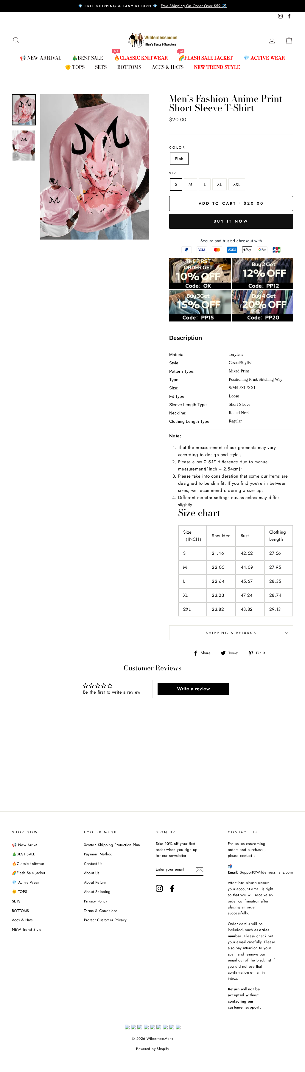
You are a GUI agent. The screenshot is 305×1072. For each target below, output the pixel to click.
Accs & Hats (167, 67)
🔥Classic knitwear (141, 57)
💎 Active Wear (264, 57)
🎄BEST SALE (87, 57)
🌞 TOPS (75, 67)
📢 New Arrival (40, 57)
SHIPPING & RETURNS (231, 632)
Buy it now (231, 221)
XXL (236, 184)
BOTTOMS (129, 67)
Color (177, 147)
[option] (152, 6)
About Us (91, 873)
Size (174, 173)
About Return (95, 882)
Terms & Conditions (101, 910)
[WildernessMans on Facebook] (172, 888)
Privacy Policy (96, 901)
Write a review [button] (193, 688)
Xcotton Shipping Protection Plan (112, 845)
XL (219, 184)
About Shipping (97, 891)
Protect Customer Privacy (105, 920)
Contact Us (93, 863)
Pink (179, 159)
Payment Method (98, 854)
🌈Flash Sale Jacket (205, 57)
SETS (101, 67)
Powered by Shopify (152, 1048)
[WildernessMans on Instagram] (159, 888)
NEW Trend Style (217, 67)
